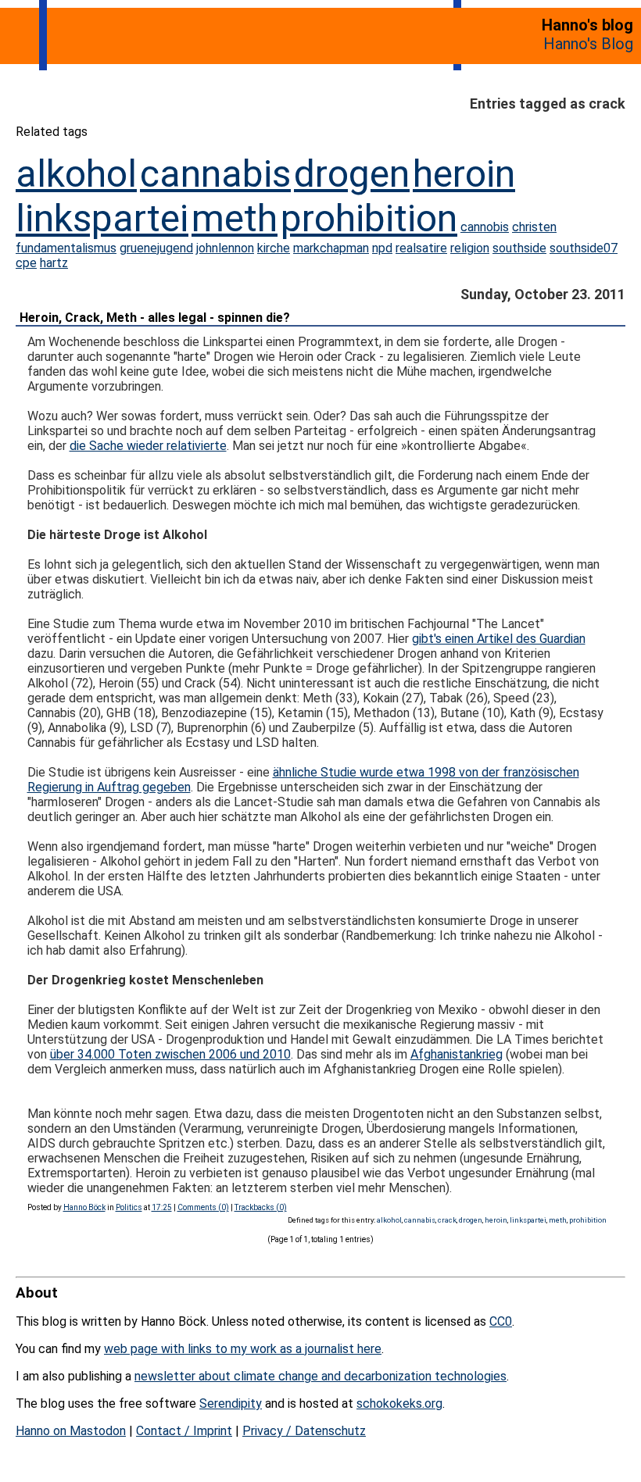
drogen (352, 174)
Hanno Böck (84, 1207)
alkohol (76, 174)
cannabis (215, 174)
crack (447, 1220)
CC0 (500, 1321)
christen (534, 227)
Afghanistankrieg (456, 1054)
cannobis (484, 227)
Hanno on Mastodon (71, 1430)
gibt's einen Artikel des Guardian (498, 638)
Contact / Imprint (184, 1430)
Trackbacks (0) (261, 1207)
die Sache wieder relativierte (148, 445)
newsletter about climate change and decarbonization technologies (320, 1376)
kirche (273, 248)
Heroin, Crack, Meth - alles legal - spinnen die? (155, 317)
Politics (129, 1207)
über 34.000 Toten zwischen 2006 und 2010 (170, 1054)
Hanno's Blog (588, 43)
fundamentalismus (66, 248)
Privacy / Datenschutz (304, 1430)
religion (469, 248)
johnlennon (225, 248)
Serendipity (230, 1403)
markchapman (331, 248)
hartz (54, 262)
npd (382, 248)
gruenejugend (156, 248)
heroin (464, 174)
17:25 (162, 1207)
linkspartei (102, 218)
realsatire (421, 248)
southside (519, 248)
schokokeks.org (399, 1403)
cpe (26, 262)
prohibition (369, 218)
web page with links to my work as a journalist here (242, 1348)
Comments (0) (203, 1207)
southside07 (584, 248)
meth (235, 218)
